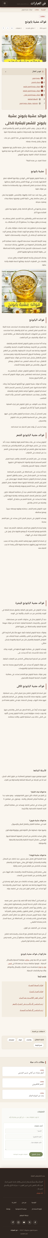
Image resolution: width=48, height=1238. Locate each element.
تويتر (20, 1039)
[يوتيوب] (24, 1222)
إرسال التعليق (36, 1154)
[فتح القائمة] (4, 3)
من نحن (24, 1202)
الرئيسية (43, 9)
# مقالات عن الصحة (38, 1031)
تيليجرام (11, 1039)
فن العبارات (14, 1230)
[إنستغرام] (18, 1222)
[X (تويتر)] (29, 1222)
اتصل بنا (14, 1202)
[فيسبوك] (35, 1222)
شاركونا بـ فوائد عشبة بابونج (28, 103)
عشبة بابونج (36, 78)
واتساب (28, 1039)
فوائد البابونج (35, 82)
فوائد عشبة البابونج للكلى (31, 95)
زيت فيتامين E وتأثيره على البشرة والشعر (27, 1004)
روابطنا (8, 1209)
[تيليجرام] (13, 1222)
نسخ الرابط (38, 1045)
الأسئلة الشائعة (33, 99)
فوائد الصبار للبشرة (36, 992)
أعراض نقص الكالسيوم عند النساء (31, 998)
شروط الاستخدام (37, 1209)
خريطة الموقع (24, 1215)
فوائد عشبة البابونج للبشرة (31, 91)
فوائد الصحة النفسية (35, 985)
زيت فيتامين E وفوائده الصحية (31, 1010)
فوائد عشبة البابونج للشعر (31, 86)
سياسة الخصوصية (21, 1209)
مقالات (37, 9)
